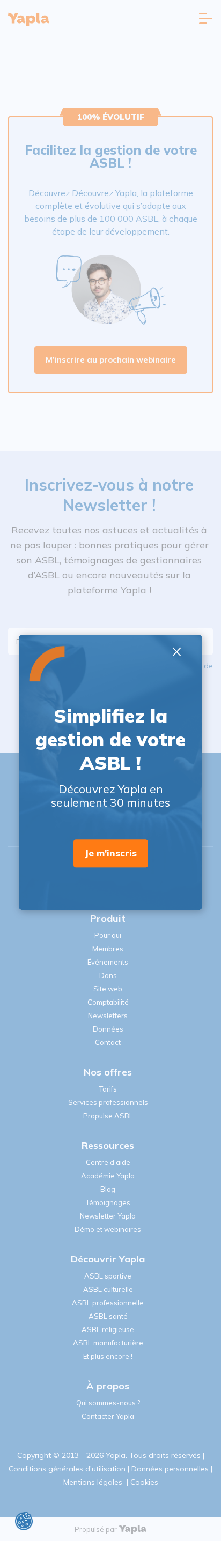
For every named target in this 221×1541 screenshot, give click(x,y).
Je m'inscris (111, 853)
